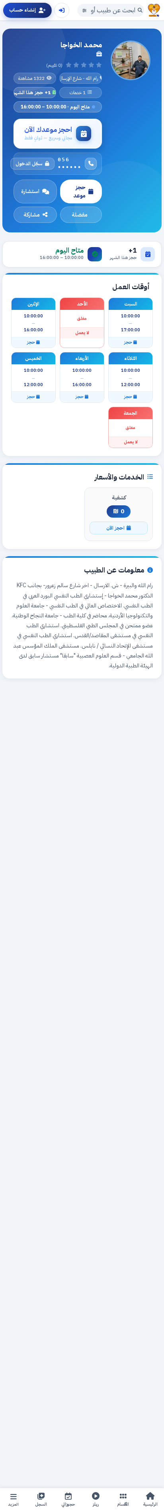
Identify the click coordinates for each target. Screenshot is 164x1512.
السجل (41, 1504)
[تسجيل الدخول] (61, 10)
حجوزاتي (68, 1504)
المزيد (13, 1504)
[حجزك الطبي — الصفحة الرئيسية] (154, 10)
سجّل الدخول (29, 163)
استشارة (30, 191)
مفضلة (80, 215)
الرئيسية (150, 1504)
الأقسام (123, 1504)
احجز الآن (115, 528)
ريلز (96, 1504)
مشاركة (31, 215)
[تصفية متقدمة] (84, 10)
